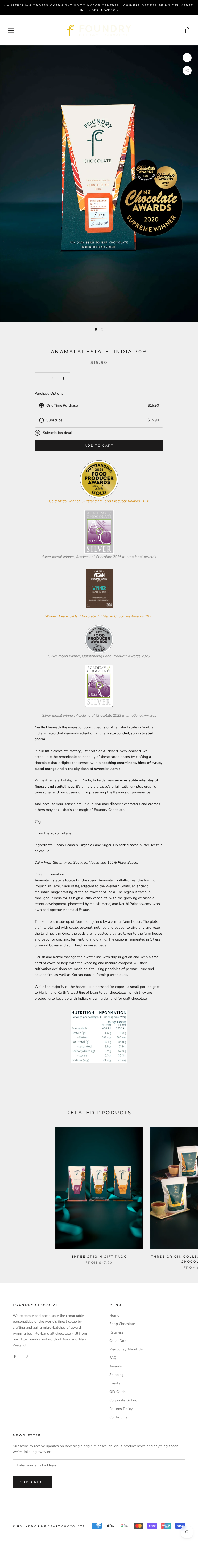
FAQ (113, 1357)
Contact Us (118, 1417)
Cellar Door (118, 1340)
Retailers (116, 1332)
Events (114, 1383)
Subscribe (32, 1482)
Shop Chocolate (122, 1323)
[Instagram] (26, 1356)
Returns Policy (121, 1408)
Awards (115, 1366)
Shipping (116, 1374)
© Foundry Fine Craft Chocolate (49, 1526)
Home (114, 1315)
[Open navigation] (11, 30)
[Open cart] (187, 30)
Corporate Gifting (123, 1400)
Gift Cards (117, 1391)
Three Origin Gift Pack (99, 1256)
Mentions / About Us (126, 1349)
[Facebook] (14, 1356)
